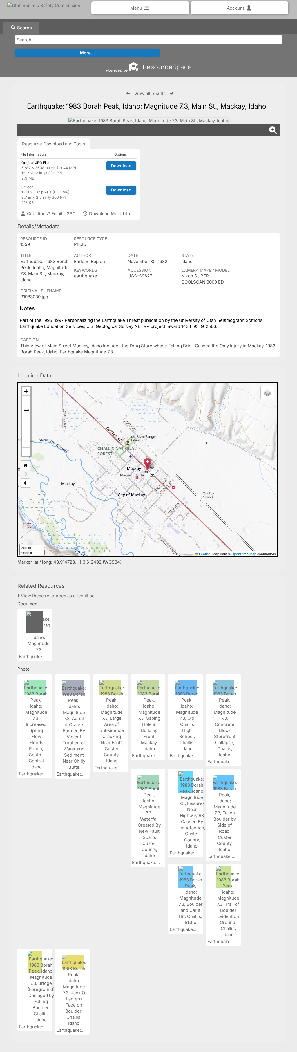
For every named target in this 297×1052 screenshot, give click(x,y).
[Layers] (267, 392)
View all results (150, 93)
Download (121, 165)
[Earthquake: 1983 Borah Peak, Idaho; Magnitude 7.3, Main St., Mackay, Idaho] (148, 121)
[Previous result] (128, 93)
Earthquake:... (33, 656)
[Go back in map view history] (25, 483)
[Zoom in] (26, 391)
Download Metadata (109, 213)
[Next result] (172, 93)
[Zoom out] (26, 452)
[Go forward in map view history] (25, 474)
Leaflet (204, 553)
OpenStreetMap (243, 553)
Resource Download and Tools (53, 144)
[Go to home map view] (25, 465)
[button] (147, 464)
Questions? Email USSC (51, 213)
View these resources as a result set (58, 595)
